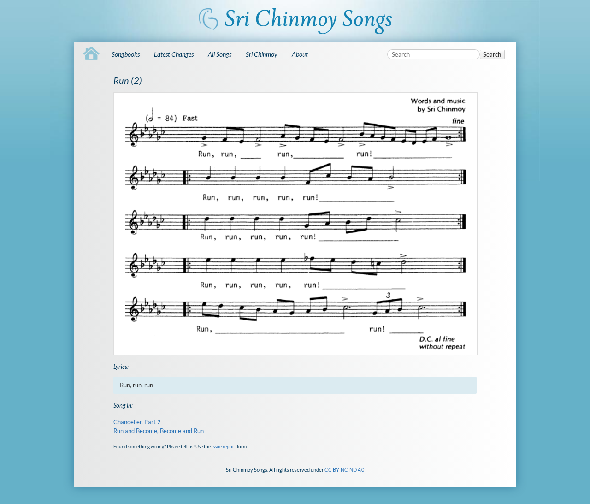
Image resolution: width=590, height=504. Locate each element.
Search (492, 54)
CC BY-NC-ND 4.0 (344, 470)
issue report (224, 446)
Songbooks (126, 54)
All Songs (219, 54)
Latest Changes (174, 54)
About (300, 54)
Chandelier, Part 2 (137, 422)
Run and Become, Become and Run (158, 430)
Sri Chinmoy (261, 54)
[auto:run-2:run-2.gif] (294, 223)
